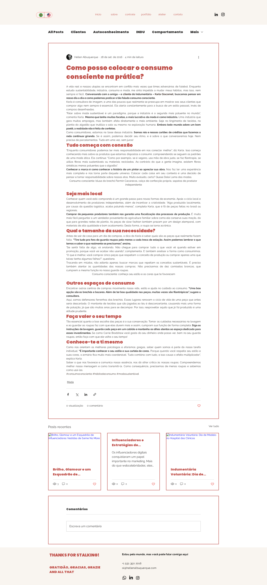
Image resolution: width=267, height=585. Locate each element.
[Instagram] (223, 14)
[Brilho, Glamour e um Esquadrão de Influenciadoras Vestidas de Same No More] (74, 448)
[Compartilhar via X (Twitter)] (77, 394)
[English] (48, 15)
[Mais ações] (198, 57)
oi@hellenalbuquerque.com (139, 567)
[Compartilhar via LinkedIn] (86, 394)
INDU (140, 32)
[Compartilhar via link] (94, 394)
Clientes (78, 32)
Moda (70, 382)
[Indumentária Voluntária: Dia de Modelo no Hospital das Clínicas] (192, 448)
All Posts (56, 32)
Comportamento (167, 32)
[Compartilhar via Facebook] (68, 394)
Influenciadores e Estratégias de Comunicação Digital (131, 442)
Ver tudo (214, 426)
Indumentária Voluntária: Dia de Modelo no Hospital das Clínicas (192, 472)
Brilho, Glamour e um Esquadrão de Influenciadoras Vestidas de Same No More (72, 472)
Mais (194, 32)
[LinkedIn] (216, 14)
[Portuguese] (40, 15)
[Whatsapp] (124, 578)
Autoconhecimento (111, 32)
